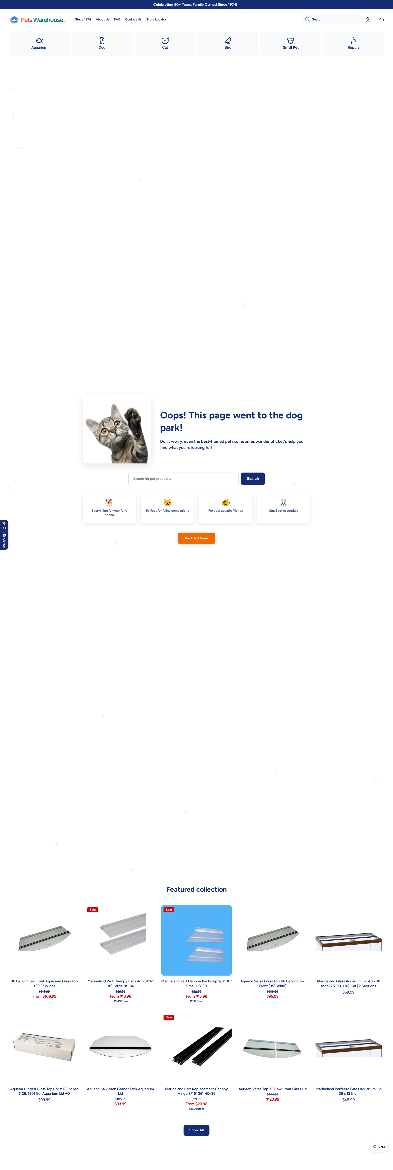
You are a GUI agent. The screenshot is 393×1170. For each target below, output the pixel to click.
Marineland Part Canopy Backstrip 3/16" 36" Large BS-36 (120, 983)
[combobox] (331, 19)
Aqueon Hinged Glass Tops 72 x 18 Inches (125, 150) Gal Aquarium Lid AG (44, 1091)
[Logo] (37, 19)
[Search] (306, 19)
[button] (381, 19)
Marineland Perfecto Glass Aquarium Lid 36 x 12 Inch (348, 1091)
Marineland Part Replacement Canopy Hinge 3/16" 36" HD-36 (196, 1091)
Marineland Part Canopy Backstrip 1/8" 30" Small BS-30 (196, 983)
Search (253, 479)
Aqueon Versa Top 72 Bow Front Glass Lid (273, 1089)
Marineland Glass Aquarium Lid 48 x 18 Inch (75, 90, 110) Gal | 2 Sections (348, 983)
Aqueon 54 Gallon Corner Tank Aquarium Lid (120, 1091)
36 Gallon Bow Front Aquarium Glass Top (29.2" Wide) (44, 983)
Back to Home (196, 538)
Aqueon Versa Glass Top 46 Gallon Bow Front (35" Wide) (272, 983)
